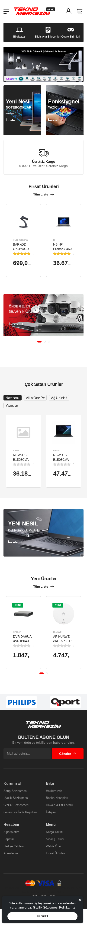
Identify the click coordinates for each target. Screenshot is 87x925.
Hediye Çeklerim (14, 846)
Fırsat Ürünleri (55, 853)
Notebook (12, 398)
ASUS (16, 450)
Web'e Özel (53, 846)
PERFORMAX (20, 239)
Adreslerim (10, 853)
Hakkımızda (54, 791)
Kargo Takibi (54, 832)
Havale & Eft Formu (59, 805)
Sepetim (9, 839)
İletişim (51, 812)
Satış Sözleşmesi (15, 791)
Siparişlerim (11, 832)
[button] (39, 341)
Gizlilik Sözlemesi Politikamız (54, 907)
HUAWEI (57, 632)
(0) (33, 464)
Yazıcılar (12, 405)
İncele (10, 120)
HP (54, 239)
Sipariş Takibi (55, 839)
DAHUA (17, 632)
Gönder (65, 753)
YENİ (18, 604)
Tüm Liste (40, 194)
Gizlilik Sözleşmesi (16, 805)
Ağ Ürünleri (59, 398)
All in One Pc (35, 398)
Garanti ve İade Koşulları (20, 812)
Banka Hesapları (57, 798)
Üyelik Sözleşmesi (16, 798)
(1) (33, 253)
